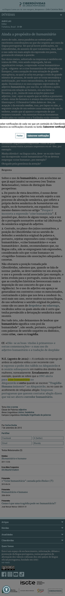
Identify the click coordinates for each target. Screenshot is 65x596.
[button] (6, 589)
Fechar (20, 135)
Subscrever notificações (38, 135)
